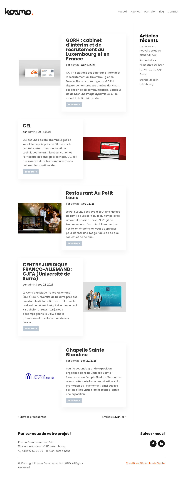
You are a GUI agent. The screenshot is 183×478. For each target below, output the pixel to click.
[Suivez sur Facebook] (153, 443)
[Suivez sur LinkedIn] (161, 443)
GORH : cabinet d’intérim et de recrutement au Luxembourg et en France (88, 49)
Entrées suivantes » (114, 417)
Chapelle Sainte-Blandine (86, 352)
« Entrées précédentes (32, 417)
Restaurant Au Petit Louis (89, 195)
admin (75, 65)
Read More (74, 104)
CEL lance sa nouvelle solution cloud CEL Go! (150, 51)
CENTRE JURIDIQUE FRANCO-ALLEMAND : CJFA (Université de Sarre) (48, 271)
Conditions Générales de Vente (145, 463)
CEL (27, 126)
